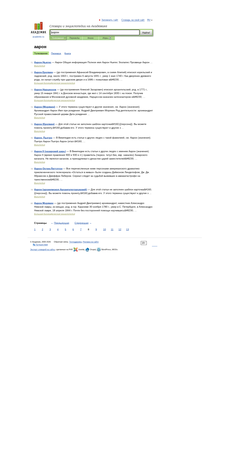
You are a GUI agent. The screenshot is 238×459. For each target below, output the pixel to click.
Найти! (146, 32)
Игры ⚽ (107, 38)
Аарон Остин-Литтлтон (48, 168)
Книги (91, 38)
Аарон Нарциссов (45, 89)
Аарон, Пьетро (43, 137)
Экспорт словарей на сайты (42, 249)
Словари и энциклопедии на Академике (78, 26)
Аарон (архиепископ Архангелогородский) (60, 189)
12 (119, 229)
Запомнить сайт (110, 20)
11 (112, 229)
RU (148, 20)
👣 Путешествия (40, 245)
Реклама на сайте (91, 242)
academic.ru (38, 37)
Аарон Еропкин (43, 72)
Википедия (39, 66)
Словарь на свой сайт (133, 20)
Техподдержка (75, 242)
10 (104, 229)
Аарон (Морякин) (44, 106)
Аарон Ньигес (42, 62)
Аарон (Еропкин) (44, 124)
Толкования (58, 38)
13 (127, 229)
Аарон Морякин (43, 203)
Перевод (56, 53)
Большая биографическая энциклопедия (54, 83)
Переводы (74, 38)
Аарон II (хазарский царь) (50, 151)
